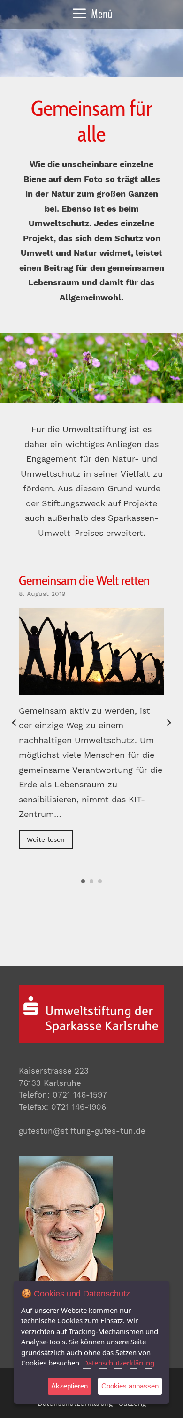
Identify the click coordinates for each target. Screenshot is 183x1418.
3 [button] (100, 881)
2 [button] (91, 881)
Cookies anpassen (130, 1386)
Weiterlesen (46, 839)
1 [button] (83, 881)
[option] (91, 711)
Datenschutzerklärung (118, 1362)
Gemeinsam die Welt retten (84, 580)
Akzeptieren (69, 1386)
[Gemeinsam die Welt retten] (91, 651)
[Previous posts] (14, 723)
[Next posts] (169, 723)
